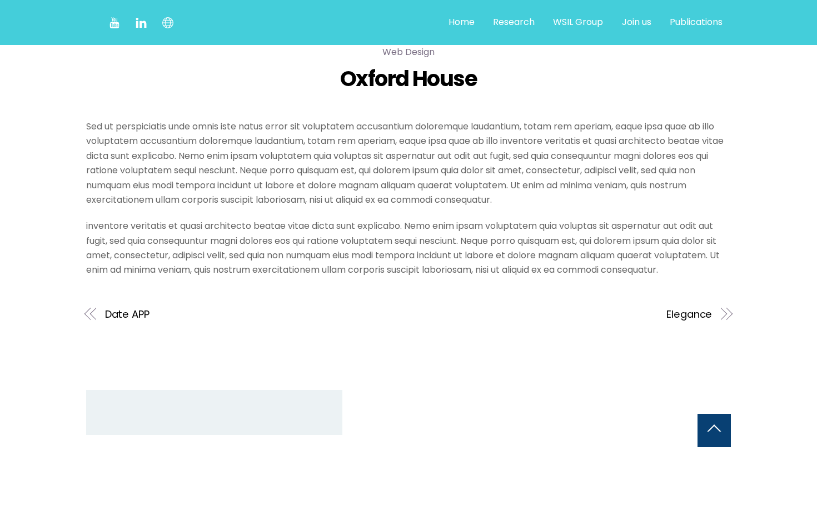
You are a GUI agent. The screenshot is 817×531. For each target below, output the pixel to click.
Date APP (127, 314)
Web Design (408, 52)
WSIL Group (578, 22)
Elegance (689, 314)
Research (514, 22)
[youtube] (114, 22)
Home (462, 22)
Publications (696, 22)
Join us (636, 22)
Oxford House (408, 78)
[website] (168, 22)
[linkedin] (141, 22)
